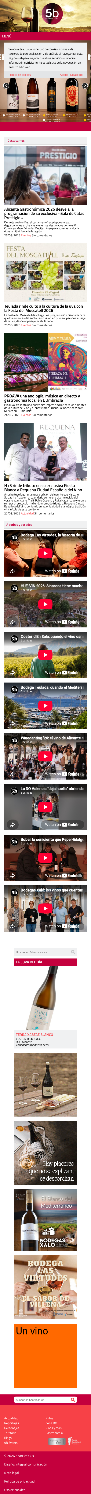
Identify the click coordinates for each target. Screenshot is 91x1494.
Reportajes (11, 1423)
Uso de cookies (14, 1489)
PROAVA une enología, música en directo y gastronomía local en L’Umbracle (42, 398)
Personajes (11, 1427)
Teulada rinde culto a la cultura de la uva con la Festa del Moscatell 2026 (43, 308)
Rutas (49, 1418)
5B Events (11, 1442)
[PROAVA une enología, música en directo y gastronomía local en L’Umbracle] (45, 362)
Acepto (64, 74)
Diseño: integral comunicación (25, 1464)
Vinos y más (54, 1427)
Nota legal (11, 1472)
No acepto (76, 74)
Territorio (10, 1432)
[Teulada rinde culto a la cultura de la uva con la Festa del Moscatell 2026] (45, 272)
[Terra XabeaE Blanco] (45, 998)
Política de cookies (19, 74)
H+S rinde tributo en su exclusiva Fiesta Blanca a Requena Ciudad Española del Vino (43, 487)
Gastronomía (54, 1432)
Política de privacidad (19, 1481)
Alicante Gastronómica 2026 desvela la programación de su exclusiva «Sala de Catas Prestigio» (44, 213)
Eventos (26, 235)
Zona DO (51, 1423)
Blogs (8, 1437)
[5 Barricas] (52, 14)
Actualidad (27, 513)
